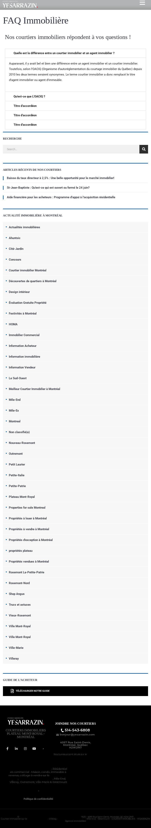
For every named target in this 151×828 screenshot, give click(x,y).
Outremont (16, 453)
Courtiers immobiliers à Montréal (30, 768)
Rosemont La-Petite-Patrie (26, 572)
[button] (75, 53)
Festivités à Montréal (23, 313)
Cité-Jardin (16, 249)
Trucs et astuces (20, 604)
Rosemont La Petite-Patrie (36, 778)
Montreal (14, 421)
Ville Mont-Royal (20, 626)
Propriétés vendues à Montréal (29, 561)
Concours (15, 259)
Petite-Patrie (17, 486)
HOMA (13, 324)
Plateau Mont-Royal (22, 497)
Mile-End (14, 400)
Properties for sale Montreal (27, 507)
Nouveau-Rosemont (22, 443)
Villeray (14, 658)
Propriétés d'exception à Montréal (31, 540)
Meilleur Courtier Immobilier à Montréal (34, 389)
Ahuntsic (14, 238)
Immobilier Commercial (24, 335)
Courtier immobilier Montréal (27, 270)
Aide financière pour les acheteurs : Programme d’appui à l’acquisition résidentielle (61, 197)
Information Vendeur (22, 367)
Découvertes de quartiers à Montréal (32, 281)
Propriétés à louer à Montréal (28, 518)
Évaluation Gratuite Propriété (27, 302)
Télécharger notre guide (33, 691)
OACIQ (33, 790)
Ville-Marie (16, 648)
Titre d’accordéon (25, 106)
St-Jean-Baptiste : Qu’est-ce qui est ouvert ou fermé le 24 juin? (48, 187)
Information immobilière (24, 356)
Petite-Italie (16, 475)
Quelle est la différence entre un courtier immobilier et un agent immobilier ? (64, 53)
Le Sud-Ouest (18, 378)
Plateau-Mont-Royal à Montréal (79, 756)
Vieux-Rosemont (20, 615)
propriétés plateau (20, 551)
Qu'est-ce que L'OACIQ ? (29, 96)
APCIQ (44, 790)
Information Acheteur (22, 346)
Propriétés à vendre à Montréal (29, 529)
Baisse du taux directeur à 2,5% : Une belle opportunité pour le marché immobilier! (60, 178)
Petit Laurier (17, 464)
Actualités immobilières (24, 227)
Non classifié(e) (19, 432)
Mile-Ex (14, 410)
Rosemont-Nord (19, 583)
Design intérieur (19, 292)
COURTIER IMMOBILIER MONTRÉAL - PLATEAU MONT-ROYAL (50, 817)
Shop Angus (17, 594)
